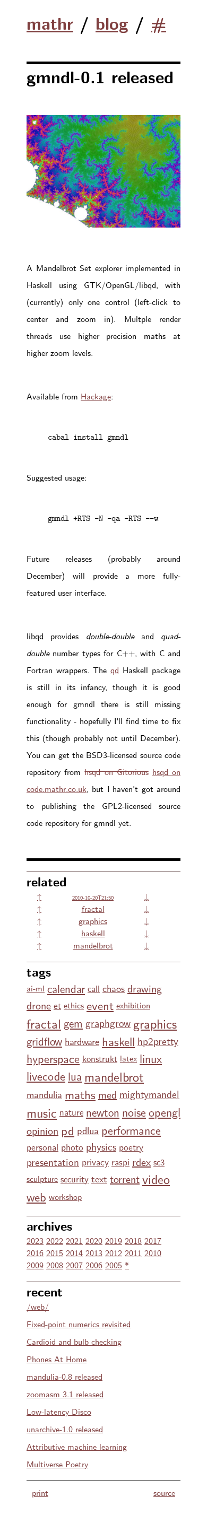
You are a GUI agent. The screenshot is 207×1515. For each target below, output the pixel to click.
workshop (65, 1196)
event (100, 1005)
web (36, 1196)
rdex (141, 1161)
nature (71, 1111)
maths (80, 1094)
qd (114, 670)
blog (112, 23)
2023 (35, 1240)
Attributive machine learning (77, 1446)
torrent (125, 1178)
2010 (152, 1253)
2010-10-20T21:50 (93, 897)
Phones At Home (57, 1359)
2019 (113, 1240)
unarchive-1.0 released (65, 1429)
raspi (120, 1161)
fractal (93, 908)
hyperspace (53, 1058)
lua (75, 1076)
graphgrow (108, 1022)
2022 (54, 1240)
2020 (93, 1240)
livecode (46, 1075)
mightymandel (149, 1093)
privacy (95, 1161)
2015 (54, 1253)
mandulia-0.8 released (64, 1376)
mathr (50, 23)
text (99, 1178)
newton (102, 1112)
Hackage (96, 396)
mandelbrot (93, 945)
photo (72, 1146)
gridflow (44, 1041)
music (42, 1112)
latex (128, 1058)
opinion (42, 1130)
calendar (66, 988)
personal (42, 1146)
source (164, 1492)
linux (151, 1058)
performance (131, 1129)
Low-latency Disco (59, 1411)
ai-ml (36, 988)
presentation (53, 1161)
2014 (74, 1253)
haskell (93, 933)
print (40, 1492)
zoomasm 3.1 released (65, 1394)
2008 (54, 1265)
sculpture (42, 1178)
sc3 (159, 1161)
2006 (93, 1265)
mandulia (44, 1094)
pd (67, 1130)
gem (73, 1023)
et (57, 1005)
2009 (35, 1265)
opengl (164, 1111)
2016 (35, 1253)
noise (134, 1111)
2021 (74, 1240)
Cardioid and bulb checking (74, 1341)
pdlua (88, 1130)
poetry (131, 1146)
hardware (82, 1041)
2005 (113, 1265)
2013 (93, 1253)
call (94, 988)
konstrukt (99, 1058)
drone (39, 1005)
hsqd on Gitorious (116, 771)
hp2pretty (157, 1040)
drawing (144, 988)
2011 (133, 1253)
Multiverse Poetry (57, 1464)
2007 (74, 1265)
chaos (113, 988)
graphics (93, 921)
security (75, 1178)
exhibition (133, 1005)
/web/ (38, 1306)
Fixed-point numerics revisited (79, 1324)
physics (101, 1146)
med (107, 1094)
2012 (113, 1253)
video (156, 1178)
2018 (133, 1240)
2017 (152, 1240)
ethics (74, 1005)
